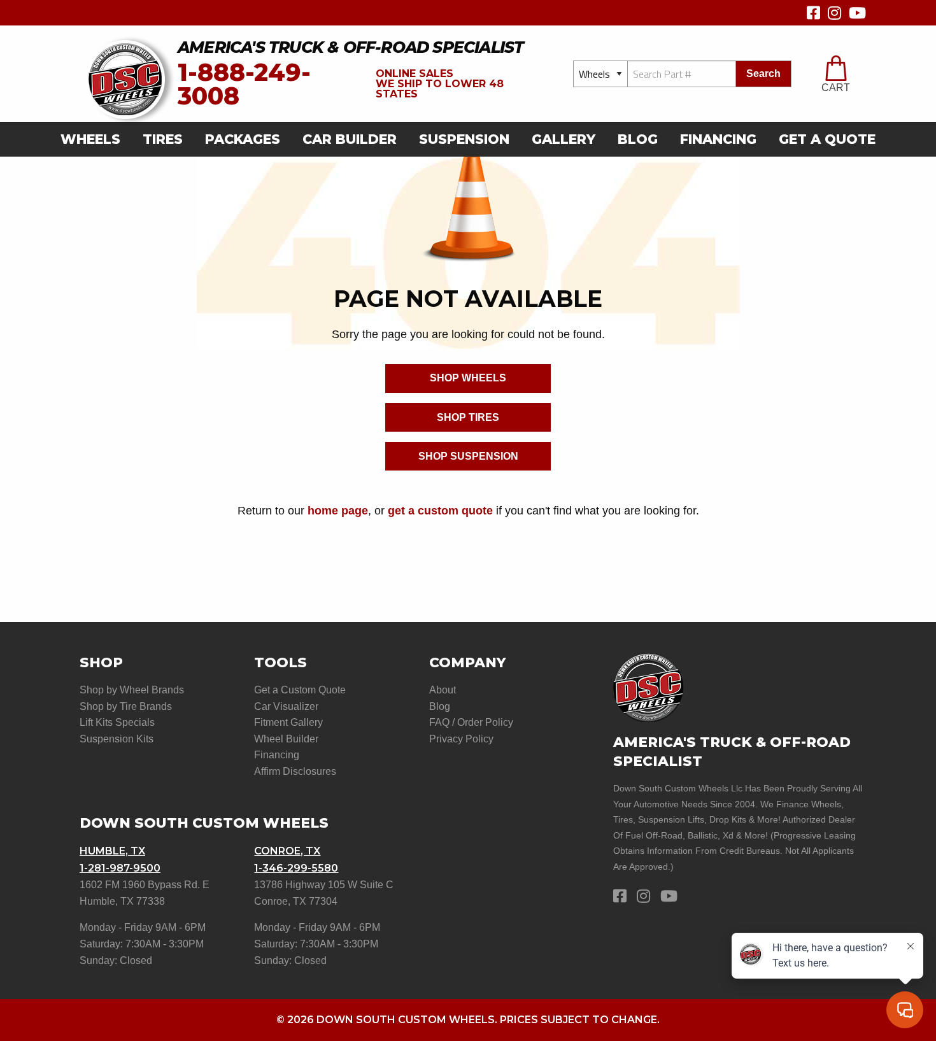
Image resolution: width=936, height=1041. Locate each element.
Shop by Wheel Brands (132, 689)
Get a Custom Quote (300, 689)
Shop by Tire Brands (126, 706)
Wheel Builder (286, 738)
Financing (718, 139)
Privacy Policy (461, 738)
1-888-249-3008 (244, 84)
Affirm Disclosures (295, 771)
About (442, 689)
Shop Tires (468, 417)
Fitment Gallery (288, 722)
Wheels (90, 139)
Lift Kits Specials (117, 722)
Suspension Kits (116, 738)
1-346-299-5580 (296, 868)
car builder (349, 139)
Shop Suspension (468, 456)
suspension (464, 139)
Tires (163, 139)
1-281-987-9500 (120, 868)
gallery (563, 139)
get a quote (827, 139)
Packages (242, 139)
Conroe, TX (287, 851)
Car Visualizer (286, 706)
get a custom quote (440, 510)
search (763, 73)
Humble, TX (112, 851)
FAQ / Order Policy (471, 722)
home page (338, 510)
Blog (638, 139)
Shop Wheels (468, 377)
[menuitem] (94, 140)
